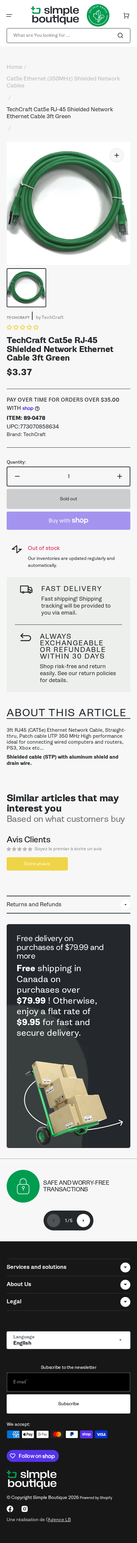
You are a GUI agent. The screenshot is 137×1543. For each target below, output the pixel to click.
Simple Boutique (50, 1497)
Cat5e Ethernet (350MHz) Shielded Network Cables (63, 82)
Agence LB (59, 1519)
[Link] (68, 1036)
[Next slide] (83, 1220)
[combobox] (68, 35)
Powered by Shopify (96, 1498)
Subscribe (68, 1404)
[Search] (121, 35)
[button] (9, 15)
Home (14, 67)
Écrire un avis (37, 864)
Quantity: (16, 462)
